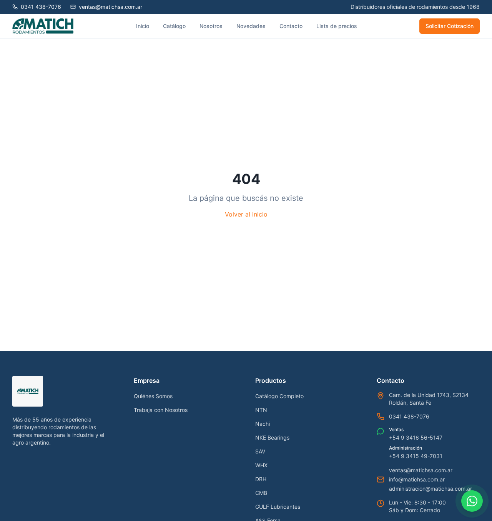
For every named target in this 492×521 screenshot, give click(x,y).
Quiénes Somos (153, 396)
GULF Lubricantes (277, 506)
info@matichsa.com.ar (417, 479)
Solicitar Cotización (450, 26)
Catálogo (174, 26)
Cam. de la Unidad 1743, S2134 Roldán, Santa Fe (429, 399)
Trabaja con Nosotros (161, 410)
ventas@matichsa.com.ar (420, 470)
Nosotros (211, 26)
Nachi (262, 423)
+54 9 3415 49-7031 (415, 456)
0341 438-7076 (409, 416)
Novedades (251, 26)
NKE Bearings (272, 437)
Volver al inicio (246, 214)
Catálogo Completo (279, 396)
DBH (260, 479)
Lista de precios (336, 26)
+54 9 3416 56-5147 (415, 437)
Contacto (291, 26)
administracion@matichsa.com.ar (430, 488)
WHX (261, 465)
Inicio (142, 26)
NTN (261, 410)
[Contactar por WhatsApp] (472, 501)
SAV (260, 451)
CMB (261, 493)
